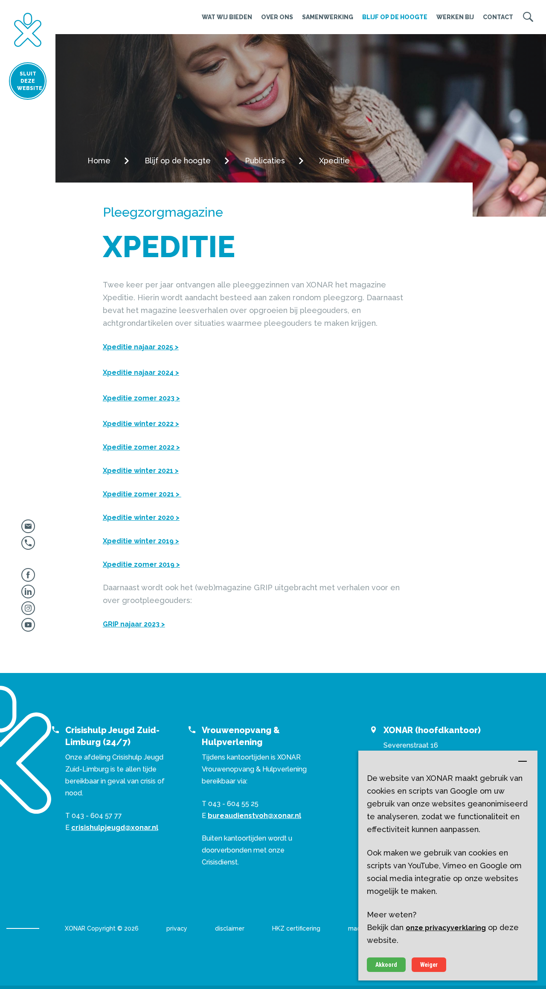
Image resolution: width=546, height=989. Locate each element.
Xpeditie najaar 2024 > (141, 372)
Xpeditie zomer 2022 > (141, 447)
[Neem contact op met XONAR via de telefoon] (28, 546)
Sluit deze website (29, 81)
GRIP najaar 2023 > (134, 624)
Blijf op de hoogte (394, 17)
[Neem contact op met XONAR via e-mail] (28, 529)
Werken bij (455, 17)
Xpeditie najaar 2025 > (141, 347)
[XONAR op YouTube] (28, 628)
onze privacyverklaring (446, 928)
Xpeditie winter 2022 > (141, 424)
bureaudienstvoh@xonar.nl (254, 816)
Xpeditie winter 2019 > (141, 541)
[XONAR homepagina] (27, 30)
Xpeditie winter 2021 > (141, 471)
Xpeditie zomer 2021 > (142, 494)
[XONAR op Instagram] (28, 611)
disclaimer (229, 928)
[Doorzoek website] (528, 17)
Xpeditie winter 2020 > (141, 517)
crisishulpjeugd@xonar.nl (114, 828)
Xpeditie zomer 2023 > (141, 398)
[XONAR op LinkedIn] (28, 594)
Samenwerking (327, 17)
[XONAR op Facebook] (28, 578)
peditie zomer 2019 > (143, 564)
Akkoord (386, 964)
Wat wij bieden (227, 17)
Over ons (277, 17)
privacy (176, 928)
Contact (498, 17)
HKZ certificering (296, 928)
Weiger (429, 964)
